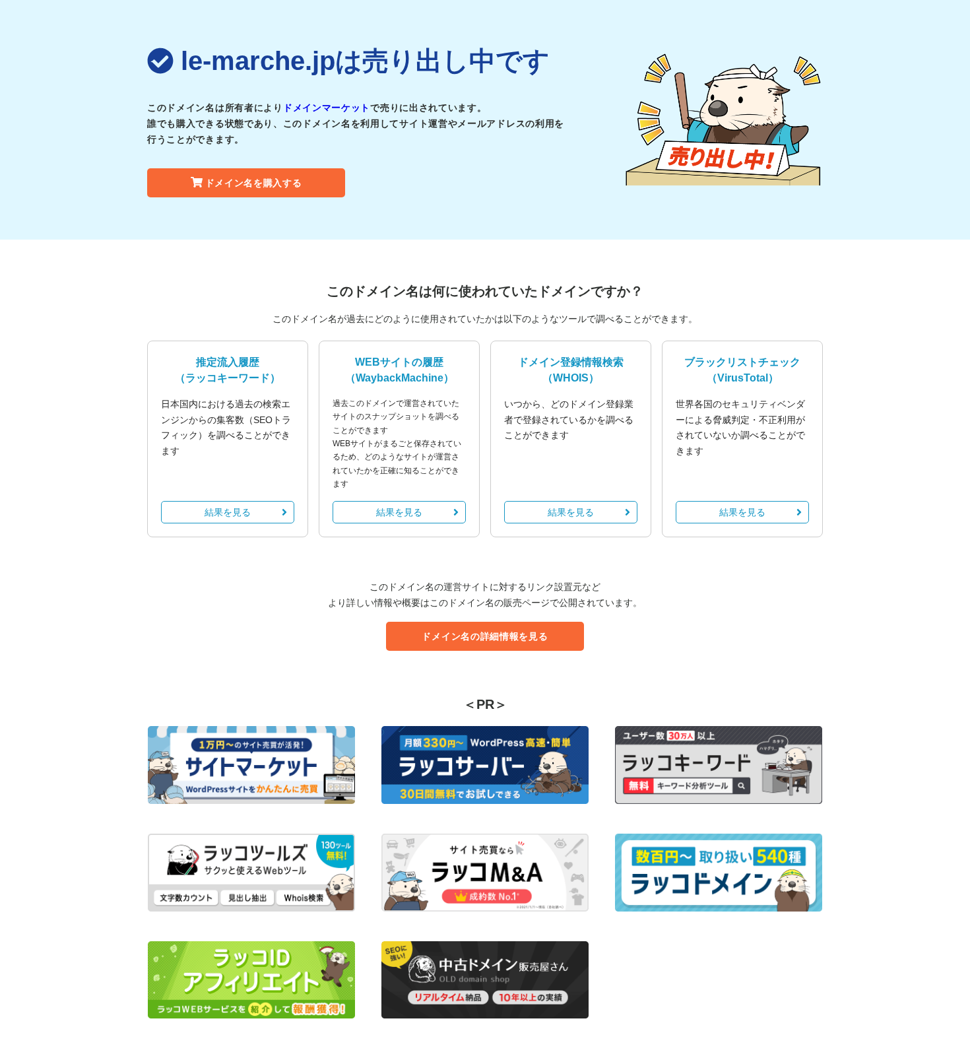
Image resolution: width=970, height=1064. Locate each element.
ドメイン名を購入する (253, 183)
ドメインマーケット (326, 107)
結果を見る (228, 512)
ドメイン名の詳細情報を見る (485, 636)
